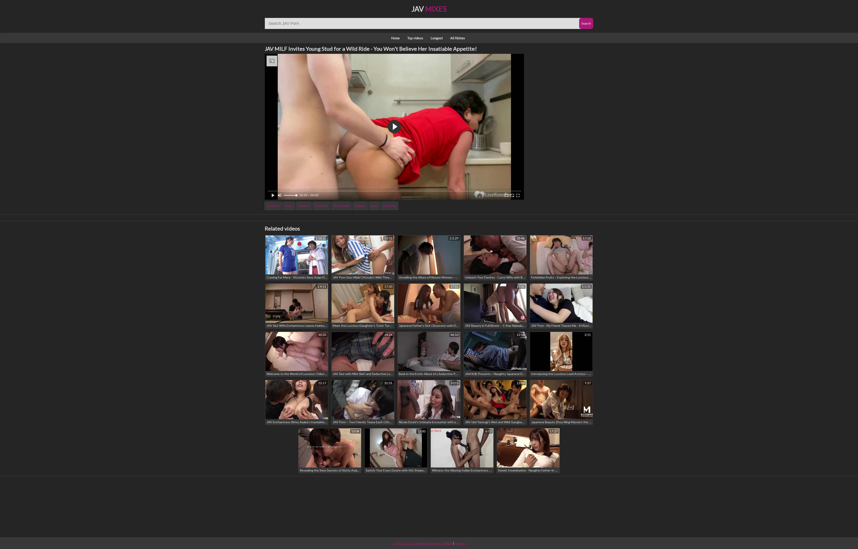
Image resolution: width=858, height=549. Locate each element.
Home (395, 38)
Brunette (321, 205)
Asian (289, 205)
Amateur (273, 205)
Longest (437, 38)
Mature (360, 205)
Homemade (341, 205)
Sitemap (460, 543)
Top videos (415, 38)
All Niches (457, 38)
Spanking (389, 205)
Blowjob (303, 205)
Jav (429, 8)
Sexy (374, 205)
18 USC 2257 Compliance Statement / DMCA (422, 543)
